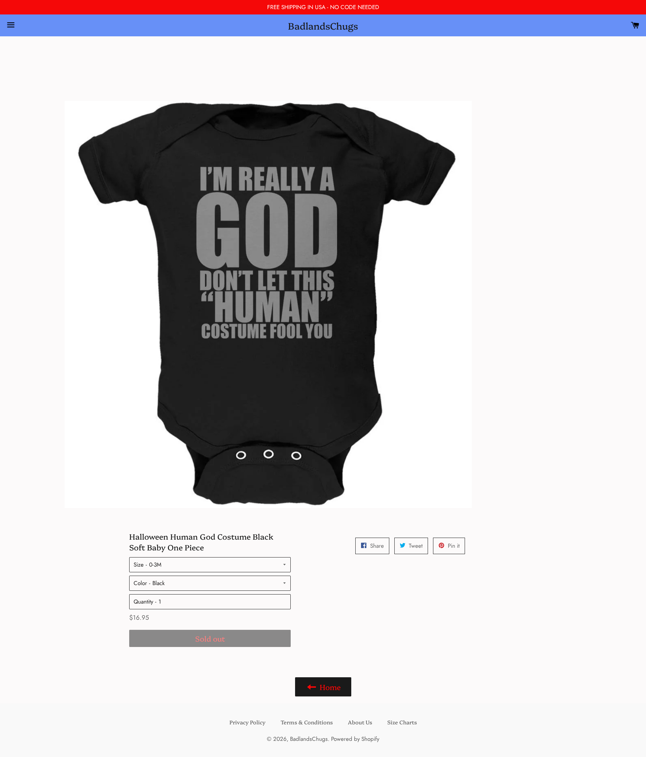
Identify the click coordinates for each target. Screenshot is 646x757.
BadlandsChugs (323, 25)
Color (140, 583)
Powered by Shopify (355, 739)
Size (139, 565)
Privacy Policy (247, 722)
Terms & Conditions (307, 722)
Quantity (143, 602)
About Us (360, 722)
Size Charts (402, 722)
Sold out (210, 638)
